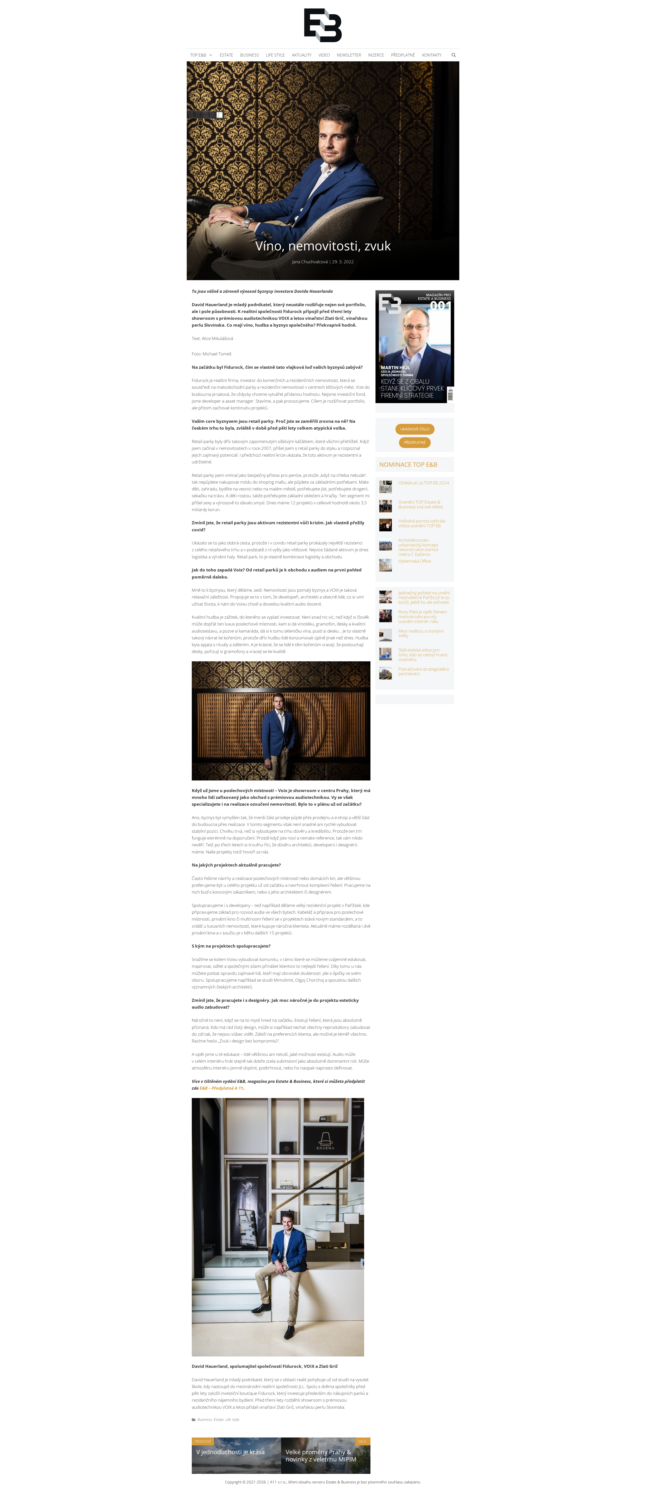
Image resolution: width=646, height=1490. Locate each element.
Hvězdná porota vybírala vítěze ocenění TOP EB (421, 523)
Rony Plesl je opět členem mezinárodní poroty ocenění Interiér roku (422, 616)
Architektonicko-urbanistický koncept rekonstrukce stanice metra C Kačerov (418, 547)
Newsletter (349, 55)
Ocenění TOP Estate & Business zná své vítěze (420, 504)
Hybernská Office (414, 561)
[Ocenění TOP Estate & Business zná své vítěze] (385, 509)
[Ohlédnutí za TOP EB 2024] (385, 490)
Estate (226, 55)
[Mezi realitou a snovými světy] (385, 638)
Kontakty (431, 55)
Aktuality (301, 55)
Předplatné (403, 55)
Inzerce (376, 55)
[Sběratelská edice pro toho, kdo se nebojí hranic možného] (385, 657)
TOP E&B (198, 55)
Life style (275, 55)
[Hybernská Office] (385, 568)
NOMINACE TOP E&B (408, 464)
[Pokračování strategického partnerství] (385, 676)
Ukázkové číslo (414, 429)
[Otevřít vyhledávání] (453, 55)
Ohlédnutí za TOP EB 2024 (423, 483)
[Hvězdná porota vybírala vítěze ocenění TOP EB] (385, 528)
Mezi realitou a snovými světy (421, 633)
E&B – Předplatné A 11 (221, 1088)
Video (324, 55)
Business (249, 55)
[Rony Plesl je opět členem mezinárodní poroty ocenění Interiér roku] (385, 619)
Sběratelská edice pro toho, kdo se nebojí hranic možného (423, 654)
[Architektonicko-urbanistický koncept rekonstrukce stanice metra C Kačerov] (385, 547)
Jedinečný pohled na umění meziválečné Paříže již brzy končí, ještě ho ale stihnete (424, 597)
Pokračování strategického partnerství (423, 671)
